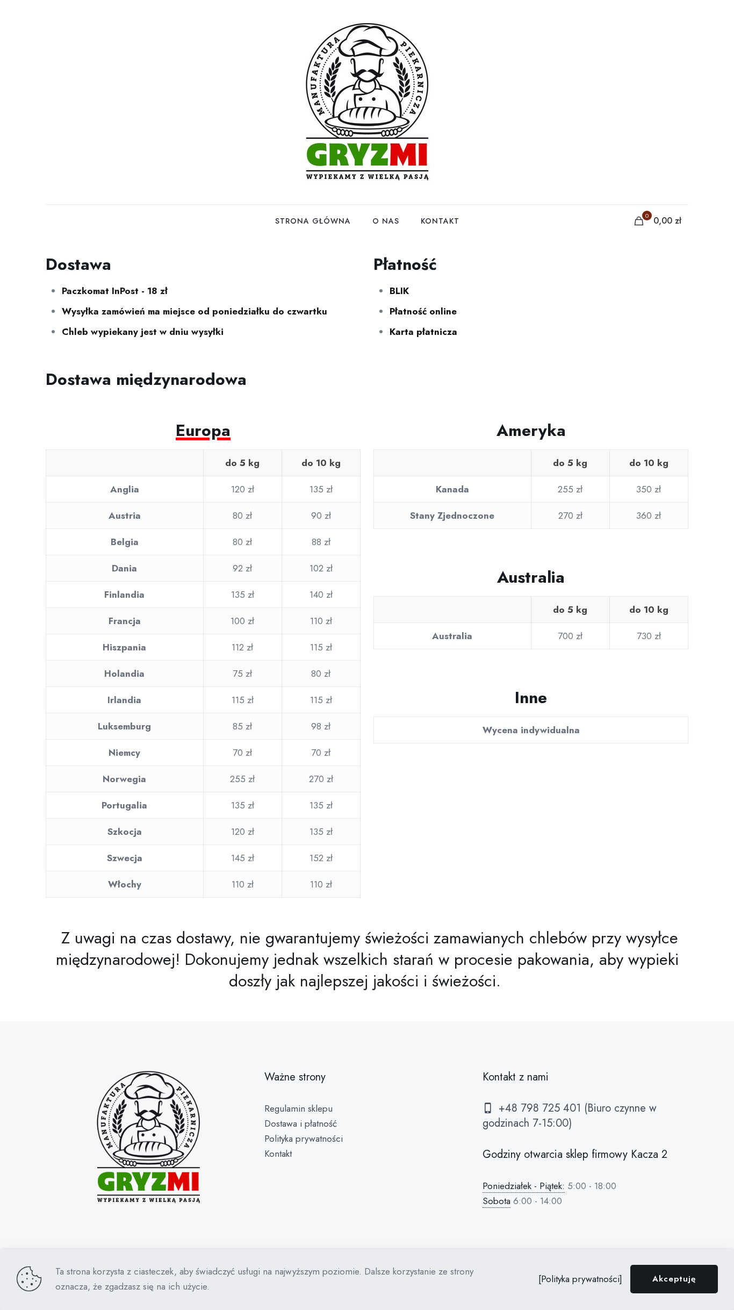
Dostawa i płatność (300, 1123)
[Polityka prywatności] (580, 1278)
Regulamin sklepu (298, 1108)
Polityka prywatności (303, 1138)
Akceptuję (674, 1279)
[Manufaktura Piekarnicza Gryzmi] (367, 102)
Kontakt (278, 1153)
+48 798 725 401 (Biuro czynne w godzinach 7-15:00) (570, 1115)
